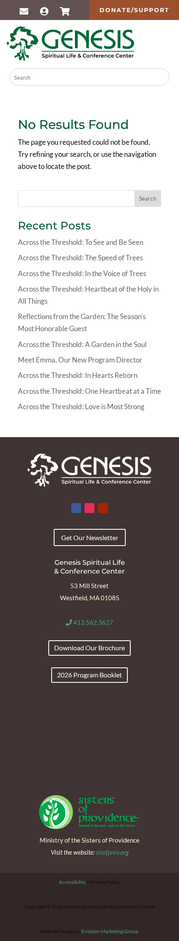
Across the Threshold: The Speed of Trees (80, 257)
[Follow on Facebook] (76, 508)
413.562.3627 (92, 622)
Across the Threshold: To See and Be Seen (80, 242)
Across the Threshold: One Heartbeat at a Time (89, 391)
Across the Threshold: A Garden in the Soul (82, 344)
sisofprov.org (112, 852)
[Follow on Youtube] (103, 508)
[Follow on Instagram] (89, 508)
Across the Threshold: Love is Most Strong (81, 406)
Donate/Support (134, 10)
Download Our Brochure (89, 648)
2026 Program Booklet (89, 675)
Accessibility (72, 882)
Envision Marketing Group (110, 931)
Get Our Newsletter (89, 537)
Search (148, 198)
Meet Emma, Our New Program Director (80, 359)
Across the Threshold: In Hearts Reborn (77, 375)
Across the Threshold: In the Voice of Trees (82, 273)
